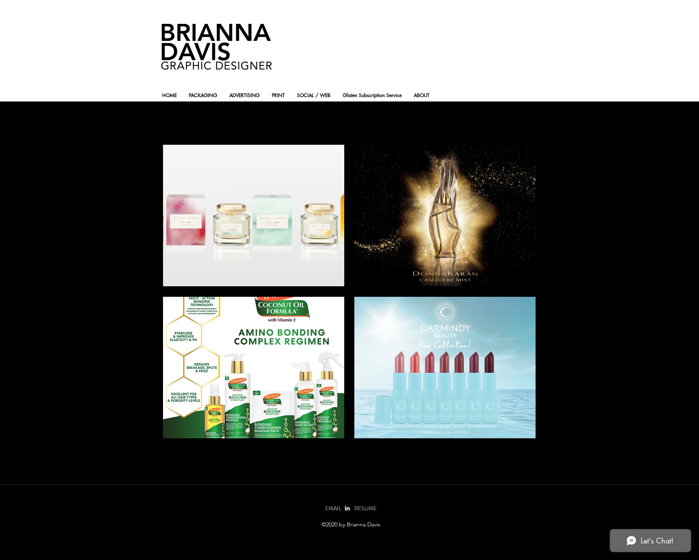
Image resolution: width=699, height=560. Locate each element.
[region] (253, 215)
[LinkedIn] (347, 508)
